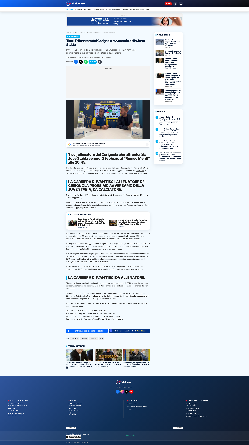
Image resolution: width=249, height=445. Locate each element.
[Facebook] (118, 392)
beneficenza (88, 9)
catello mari (78, 9)
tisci (101, 338)
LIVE (169, 3)
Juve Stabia (93, 338)
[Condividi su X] (81, 62)
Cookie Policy (178, 427)
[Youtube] (131, 392)
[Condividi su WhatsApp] (86, 62)
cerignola (84, 338)
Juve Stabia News (114, 9)
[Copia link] (100, 62)
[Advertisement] (108, 83)
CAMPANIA (124, 9)
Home (68, 32)
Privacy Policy (71, 427)
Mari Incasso (134, 9)
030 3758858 (192, 410)
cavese (96, 9)
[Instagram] (122, 392)
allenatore (74, 338)
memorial (103, 9)
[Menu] (181, 4)
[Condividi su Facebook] (76, 62)
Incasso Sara (144, 9)
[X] (127, 392)
